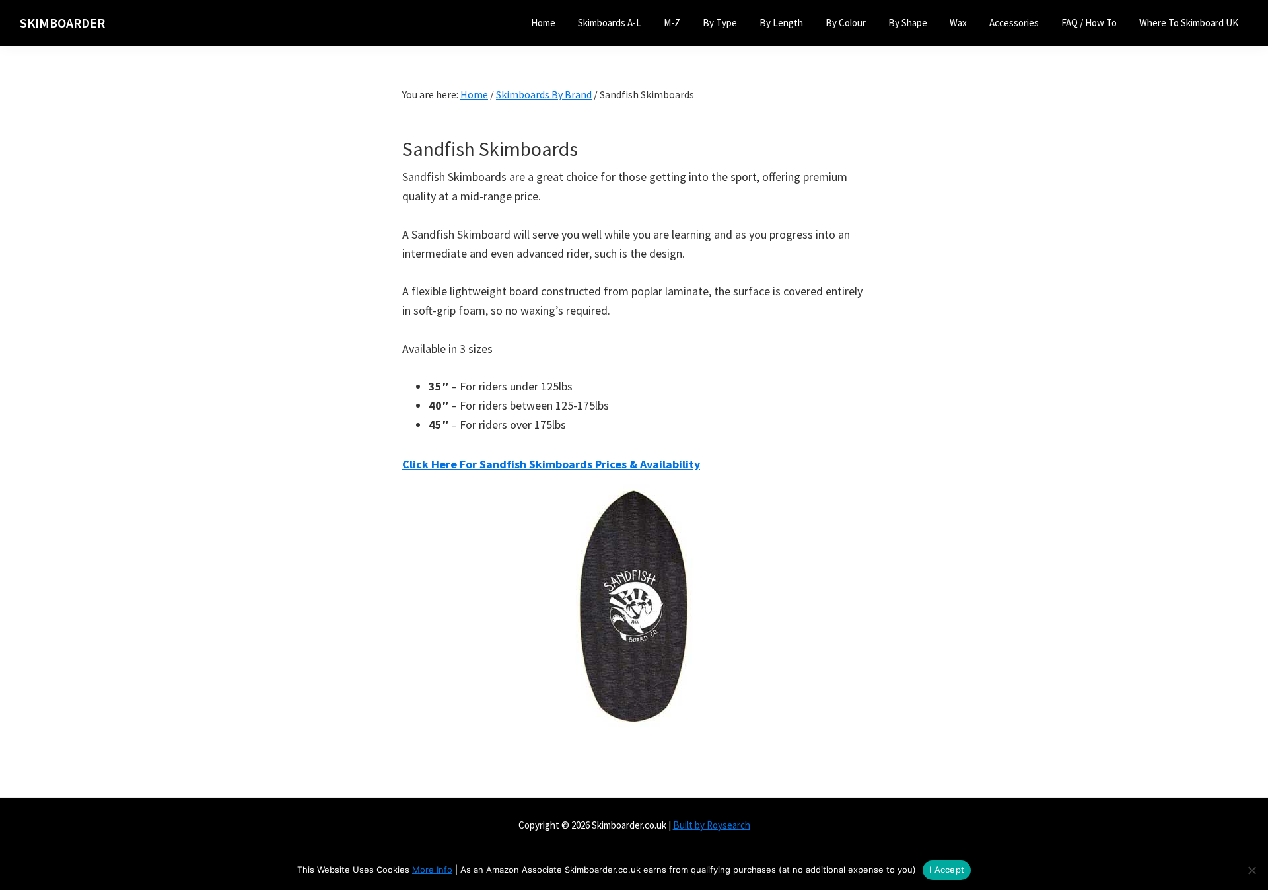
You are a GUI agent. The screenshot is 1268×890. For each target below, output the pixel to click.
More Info (432, 869)
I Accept (946, 869)
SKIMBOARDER (62, 23)
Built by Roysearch (711, 825)
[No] (1251, 870)
